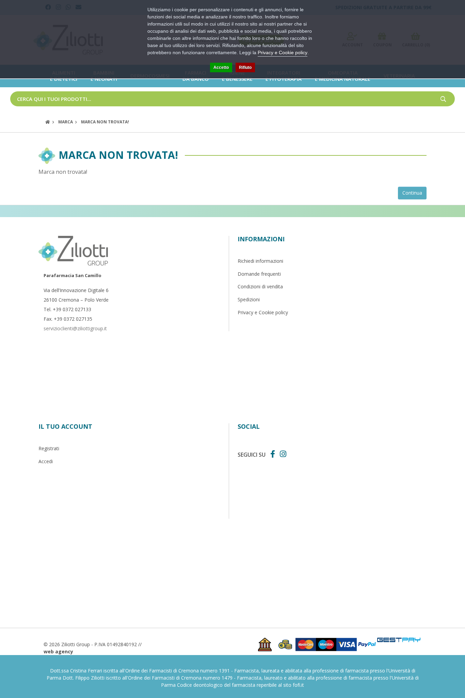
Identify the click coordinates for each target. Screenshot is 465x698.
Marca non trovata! (105, 122)
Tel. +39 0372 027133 (67, 309)
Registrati (48, 448)
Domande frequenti (259, 274)
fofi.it (298, 685)
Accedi (45, 461)
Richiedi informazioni (260, 261)
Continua (412, 192)
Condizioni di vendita (260, 286)
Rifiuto (245, 67)
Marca (65, 122)
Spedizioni (249, 299)
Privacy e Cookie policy (263, 312)
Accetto (221, 67)
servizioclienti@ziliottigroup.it (75, 328)
